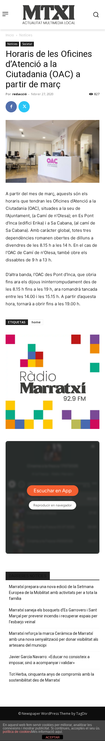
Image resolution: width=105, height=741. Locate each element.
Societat (27, 44)
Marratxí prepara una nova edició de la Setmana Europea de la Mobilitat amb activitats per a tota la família (53, 592)
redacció (19, 94)
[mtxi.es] (48, 14)
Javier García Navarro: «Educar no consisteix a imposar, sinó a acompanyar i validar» (49, 660)
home (36, 322)
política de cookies (17, 732)
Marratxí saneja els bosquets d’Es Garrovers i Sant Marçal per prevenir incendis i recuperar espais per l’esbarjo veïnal (53, 616)
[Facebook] (11, 106)
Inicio (10, 35)
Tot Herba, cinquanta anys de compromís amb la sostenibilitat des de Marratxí (51, 677)
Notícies (25, 35)
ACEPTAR (53, 737)
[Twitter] (24, 106)
